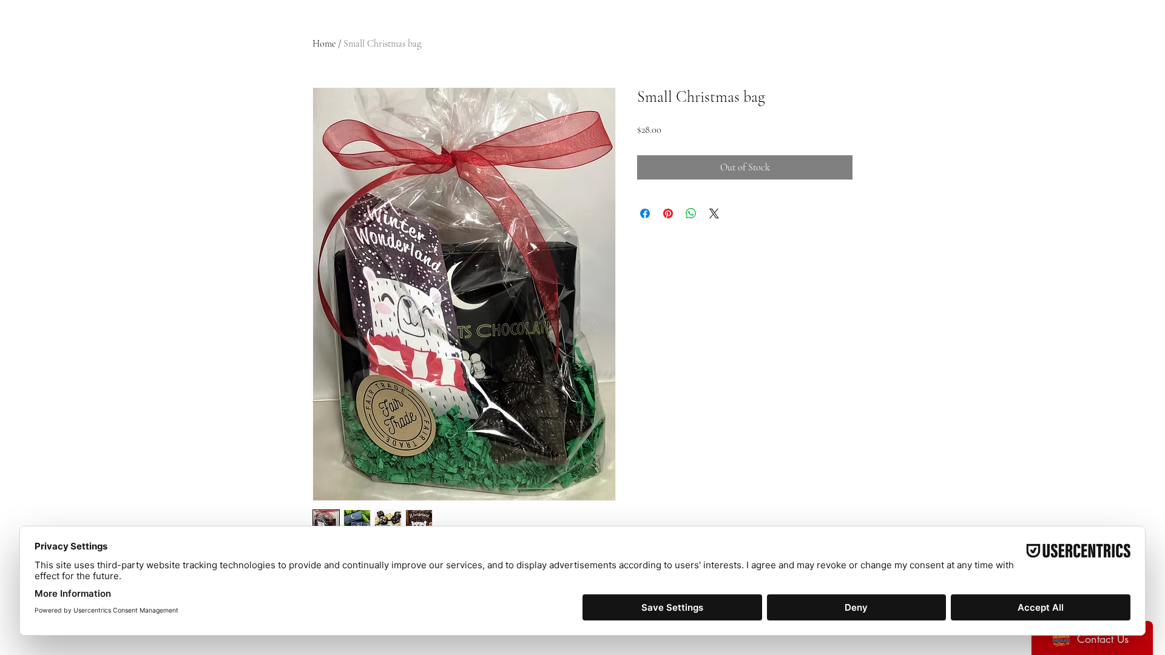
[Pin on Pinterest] (668, 213)
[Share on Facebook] (645, 213)
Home (324, 44)
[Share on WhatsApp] (691, 213)
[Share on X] (714, 213)
